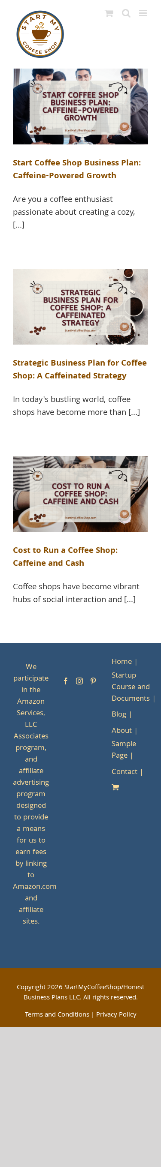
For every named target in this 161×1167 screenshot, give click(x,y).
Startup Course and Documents (131, 687)
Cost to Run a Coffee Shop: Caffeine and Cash (65, 557)
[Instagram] (79, 681)
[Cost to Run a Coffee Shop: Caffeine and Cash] (80, 494)
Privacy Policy (116, 1015)
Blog (119, 715)
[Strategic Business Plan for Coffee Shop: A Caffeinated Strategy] (80, 307)
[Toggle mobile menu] (143, 13)
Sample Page (124, 750)
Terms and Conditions (57, 1015)
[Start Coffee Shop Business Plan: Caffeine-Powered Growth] (80, 106)
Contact (124, 772)
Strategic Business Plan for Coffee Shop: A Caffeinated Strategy (80, 370)
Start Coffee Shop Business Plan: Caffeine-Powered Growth (77, 170)
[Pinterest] (93, 681)
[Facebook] (65, 681)
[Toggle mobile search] (126, 13)
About (122, 731)
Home (122, 662)
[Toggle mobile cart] (109, 13)
